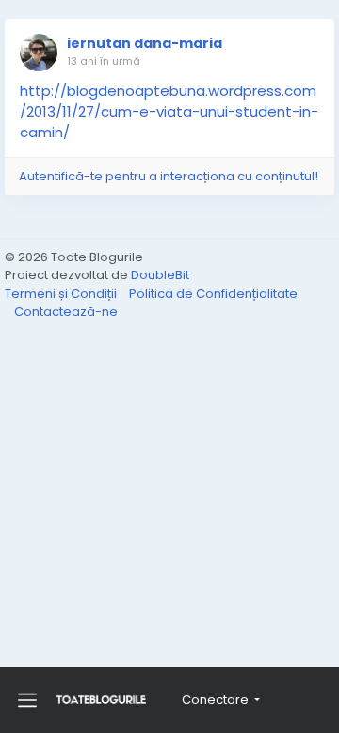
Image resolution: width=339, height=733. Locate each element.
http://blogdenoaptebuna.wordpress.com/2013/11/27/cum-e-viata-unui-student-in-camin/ (169, 111)
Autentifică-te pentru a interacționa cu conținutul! (168, 176)
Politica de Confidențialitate (213, 294)
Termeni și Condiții (62, 294)
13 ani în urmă (103, 61)
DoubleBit (160, 275)
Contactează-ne (66, 311)
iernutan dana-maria (144, 43)
